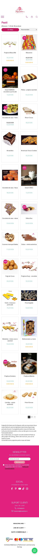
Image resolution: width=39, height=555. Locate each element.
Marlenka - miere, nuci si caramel (10, 340)
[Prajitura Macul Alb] (10, 43)
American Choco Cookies (29, 150)
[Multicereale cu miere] (29, 327)
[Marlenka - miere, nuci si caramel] (10, 326)
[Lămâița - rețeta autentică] (10, 395)
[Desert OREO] (29, 175)
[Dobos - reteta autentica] (29, 237)
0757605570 (20, 508)
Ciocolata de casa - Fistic (10, 117)
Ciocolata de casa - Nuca (10, 188)
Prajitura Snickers (10, 376)
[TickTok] (23, 488)
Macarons (29, 53)
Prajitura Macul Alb (10, 53)
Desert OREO (29, 188)
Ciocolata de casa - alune (10, 218)
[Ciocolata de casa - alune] (10, 209)
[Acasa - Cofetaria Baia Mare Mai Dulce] (20, 10)
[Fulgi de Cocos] (10, 266)
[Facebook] (12, 488)
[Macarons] (29, 43)
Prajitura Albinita (29, 376)
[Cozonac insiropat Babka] (10, 237)
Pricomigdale (29, 303)
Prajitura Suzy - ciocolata (29, 276)
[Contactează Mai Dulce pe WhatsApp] (34, 550)
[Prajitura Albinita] (29, 363)
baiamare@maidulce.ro (21, 511)
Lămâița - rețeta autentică (10, 403)
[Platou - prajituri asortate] (29, 77)
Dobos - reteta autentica (29, 244)
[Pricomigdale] (29, 295)
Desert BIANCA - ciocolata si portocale (10, 90)
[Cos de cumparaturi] (32, 17)
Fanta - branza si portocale (10, 304)
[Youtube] (19, 488)
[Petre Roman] (29, 395)
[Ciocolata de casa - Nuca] (10, 175)
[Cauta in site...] (36, 17)
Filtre (11, 30)
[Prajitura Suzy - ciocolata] (29, 266)
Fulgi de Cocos (10, 276)
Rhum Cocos (29, 117)
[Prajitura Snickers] (10, 363)
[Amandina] (10, 140)
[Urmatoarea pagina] (34, 417)
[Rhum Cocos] (29, 110)
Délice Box (29, 218)
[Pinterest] (16, 488)
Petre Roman (29, 402)
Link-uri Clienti (18, 528)
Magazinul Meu (18, 523)
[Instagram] (27, 488)
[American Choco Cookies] (29, 140)
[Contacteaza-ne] (26, 17)
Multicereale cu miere (29, 339)
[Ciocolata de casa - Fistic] (10, 109)
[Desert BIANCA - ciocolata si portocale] (10, 77)
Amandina (10, 150)
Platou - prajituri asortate (29, 90)
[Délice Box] (29, 209)
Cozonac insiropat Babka (10, 244)
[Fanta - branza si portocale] (10, 295)
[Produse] (2, 17)
